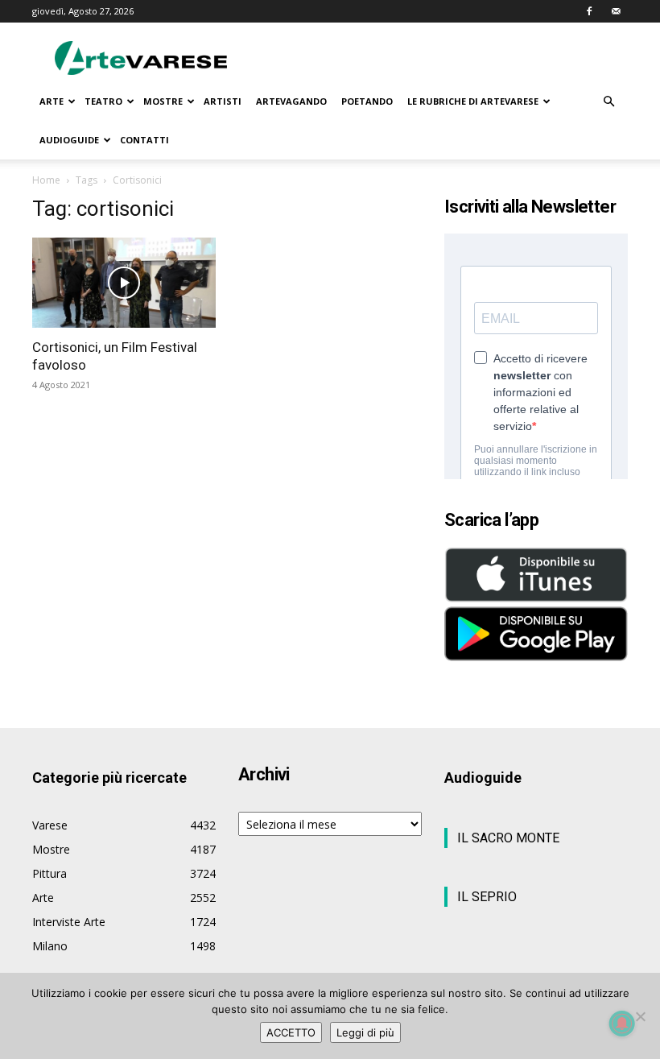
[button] (608, 102)
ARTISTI (222, 101)
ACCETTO (291, 1032)
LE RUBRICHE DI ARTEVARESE (472, 101)
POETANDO (367, 101)
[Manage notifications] (622, 1023)
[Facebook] (589, 11)
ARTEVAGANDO (291, 101)
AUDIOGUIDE (69, 140)
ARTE (51, 101)
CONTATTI (144, 140)
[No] (640, 1016)
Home (46, 180)
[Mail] (616, 11)
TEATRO (103, 101)
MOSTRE (163, 101)
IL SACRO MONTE (508, 838)
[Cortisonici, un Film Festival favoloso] (124, 283)
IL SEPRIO (487, 896)
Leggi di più (365, 1032)
